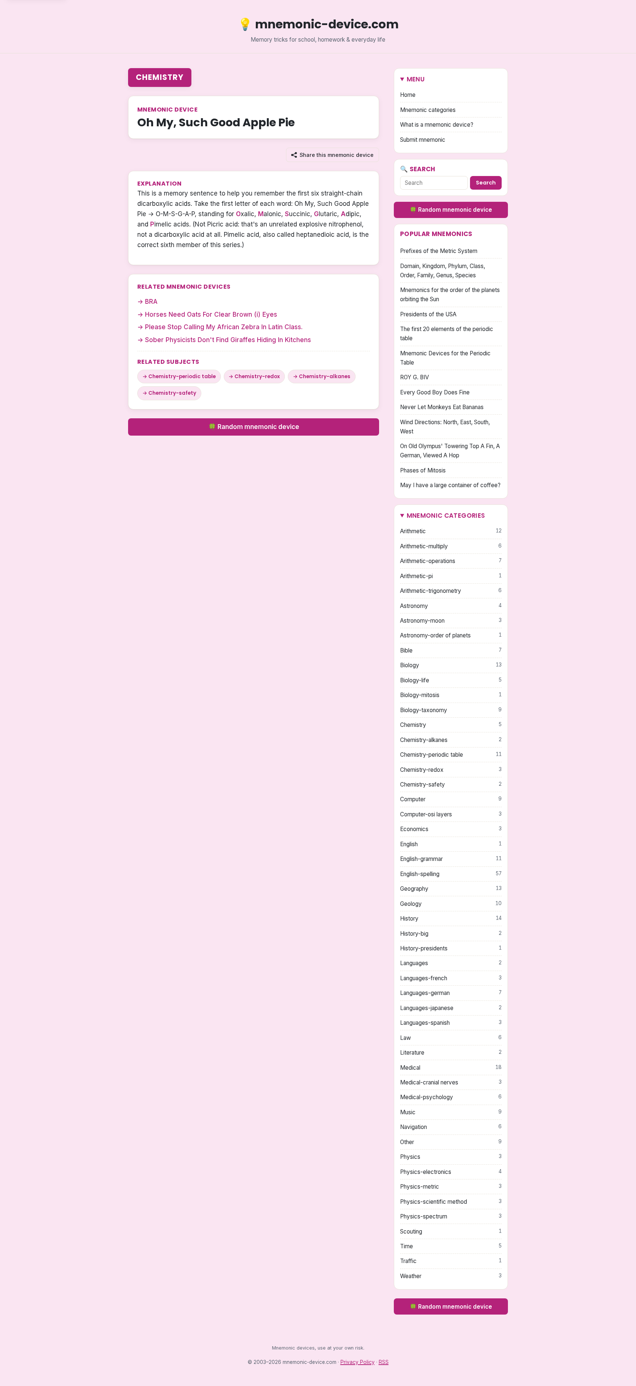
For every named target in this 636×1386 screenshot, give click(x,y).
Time (451, 1246)
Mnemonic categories (428, 109)
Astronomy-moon (451, 620)
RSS (384, 1362)
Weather (451, 1276)
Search (486, 182)
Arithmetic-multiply (451, 546)
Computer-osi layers (451, 814)
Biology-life (451, 680)
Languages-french (451, 978)
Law (451, 1037)
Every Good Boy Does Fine (435, 392)
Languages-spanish (451, 1022)
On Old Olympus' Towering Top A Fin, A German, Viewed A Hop (450, 451)
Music (451, 1112)
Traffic (451, 1260)
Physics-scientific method (451, 1201)
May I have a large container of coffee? (450, 485)
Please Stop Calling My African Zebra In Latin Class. (224, 327)
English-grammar (451, 858)
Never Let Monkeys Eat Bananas (442, 407)
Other (451, 1142)
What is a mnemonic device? (436, 124)
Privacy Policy (357, 1362)
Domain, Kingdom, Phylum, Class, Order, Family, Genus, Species (442, 271)
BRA (151, 301)
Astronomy (451, 605)
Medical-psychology (451, 1097)
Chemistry (160, 77)
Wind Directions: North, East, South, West (445, 427)
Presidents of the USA (428, 314)
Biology (451, 665)
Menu (416, 79)
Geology (451, 903)
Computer (451, 799)
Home (408, 94)
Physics (451, 1156)
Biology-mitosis (451, 695)
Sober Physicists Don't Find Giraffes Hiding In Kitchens (228, 340)
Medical (451, 1067)
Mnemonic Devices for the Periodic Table (445, 358)
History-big (451, 933)
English (451, 844)
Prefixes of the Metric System (438, 250)
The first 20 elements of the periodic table (446, 334)
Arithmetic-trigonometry (451, 590)
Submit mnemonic (422, 139)
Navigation (451, 1126)
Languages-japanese (451, 1008)
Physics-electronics (451, 1171)
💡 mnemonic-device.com (318, 24)
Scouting (451, 1231)
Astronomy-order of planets (451, 635)
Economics (451, 829)
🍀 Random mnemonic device (253, 426)
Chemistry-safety (172, 393)
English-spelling (451, 873)
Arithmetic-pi (451, 576)
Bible (451, 650)
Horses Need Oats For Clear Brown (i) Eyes (211, 314)
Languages (451, 963)
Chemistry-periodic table (182, 376)
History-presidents (451, 948)
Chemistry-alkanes (324, 376)
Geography (451, 888)
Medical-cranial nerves (451, 1082)
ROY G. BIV (414, 377)
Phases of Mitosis (423, 470)
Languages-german (451, 992)
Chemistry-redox (257, 376)
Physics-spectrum (451, 1216)
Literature (451, 1052)
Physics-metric (451, 1186)
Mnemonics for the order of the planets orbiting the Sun (450, 294)
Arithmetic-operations (451, 560)
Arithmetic (451, 531)
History (451, 918)
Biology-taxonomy (451, 710)
